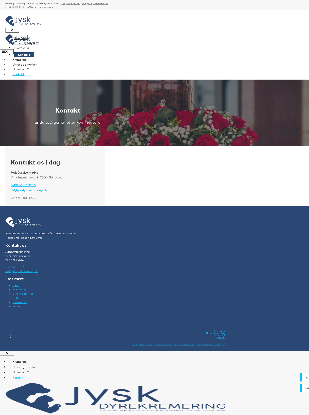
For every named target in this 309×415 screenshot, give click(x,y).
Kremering (20, 59)
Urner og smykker (25, 64)
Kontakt (24, 55)
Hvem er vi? (21, 69)
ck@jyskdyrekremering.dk (95, 3)
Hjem (16, 285)
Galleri (17, 298)
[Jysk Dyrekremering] (23, 47)
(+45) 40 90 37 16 (70, 3)
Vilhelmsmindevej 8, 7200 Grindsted (175, 344)
